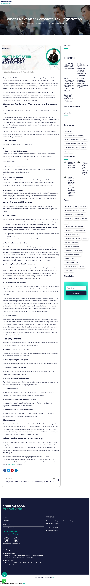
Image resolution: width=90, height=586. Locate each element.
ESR (77, 147)
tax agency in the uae (71, 262)
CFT (66, 222)
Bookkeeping (75, 139)
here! (23, 583)
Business (84, 139)
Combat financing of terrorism (74, 226)
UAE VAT (81, 266)
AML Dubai (83, 206)
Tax (66, 151)
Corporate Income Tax (71, 234)
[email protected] (53, 530)
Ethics (78, 238)
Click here (11, 464)
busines (76, 218)
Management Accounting (72, 254)
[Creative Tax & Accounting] (7, 2)
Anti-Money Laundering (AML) (74, 135)
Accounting (68, 131)
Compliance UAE (80, 230)
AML (76, 206)
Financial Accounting (71, 242)
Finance (83, 147)
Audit (66, 139)
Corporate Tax (32, 23)
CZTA (53, 577)
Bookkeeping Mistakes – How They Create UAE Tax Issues (69, 66)
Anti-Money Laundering (72, 210)
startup (67, 258)
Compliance (82, 143)
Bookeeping (68, 214)
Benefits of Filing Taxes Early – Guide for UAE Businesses (68, 98)
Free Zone (68, 250)
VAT (71, 151)
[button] (4, 470)
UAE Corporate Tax (70, 266)
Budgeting (68, 218)
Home (24, 23)
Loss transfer (78, 250)
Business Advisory (70, 143)
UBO (66, 270)
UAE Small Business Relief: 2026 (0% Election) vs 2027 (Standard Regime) (82, 83)
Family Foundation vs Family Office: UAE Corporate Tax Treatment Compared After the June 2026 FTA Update (69, 85)
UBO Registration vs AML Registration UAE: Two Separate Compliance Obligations (82, 69)
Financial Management (72, 246)
